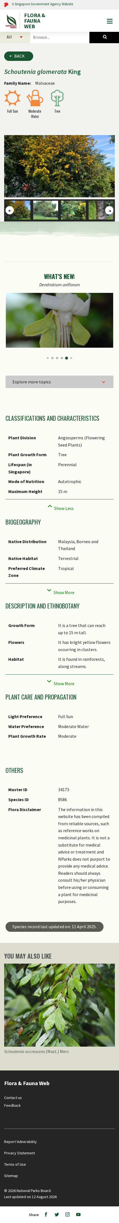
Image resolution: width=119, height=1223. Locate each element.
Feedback (12, 1105)
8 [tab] (66, 358)
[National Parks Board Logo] (12, 20)
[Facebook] (46, 1214)
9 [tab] (71, 358)
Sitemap (11, 1175)
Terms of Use (15, 1164)
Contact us (13, 1097)
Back (19, 56)
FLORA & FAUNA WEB (34, 20)
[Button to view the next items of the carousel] (109, 210)
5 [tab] (52, 358)
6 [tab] (57, 358)
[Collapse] (59, 506)
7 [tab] (62, 358)
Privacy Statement (19, 1152)
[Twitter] (57, 1214)
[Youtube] (78, 1214)
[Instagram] (68, 1214)
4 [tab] (47, 358)
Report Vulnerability (20, 1141)
